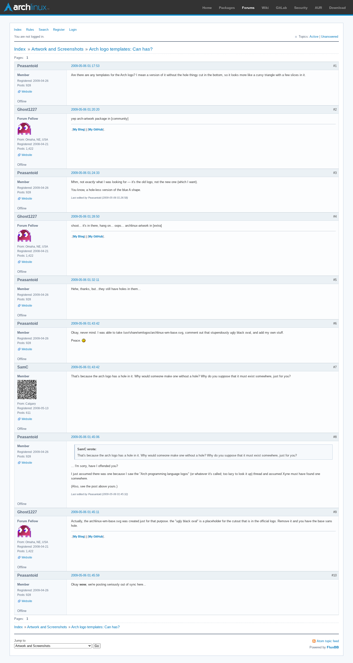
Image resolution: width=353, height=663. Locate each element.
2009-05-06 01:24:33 (85, 173)
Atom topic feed (328, 641)
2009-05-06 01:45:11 (85, 512)
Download (337, 8)
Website (27, 91)
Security (301, 8)
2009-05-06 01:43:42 (85, 323)
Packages (227, 8)
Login (73, 29)
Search (44, 29)
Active (314, 36)
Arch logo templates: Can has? (121, 49)
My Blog (78, 129)
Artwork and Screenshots (57, 49)
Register (59, 29)
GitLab (281, 8)
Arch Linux (26, 7)
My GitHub (96, 129)
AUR (318, 8)
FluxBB (333, 647)
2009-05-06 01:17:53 (85, 66)
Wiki (265, 8)
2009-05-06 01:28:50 (85, 216)
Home (207, 8)
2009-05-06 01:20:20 (85, 109)
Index (18, 29)
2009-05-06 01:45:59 (85, 575)
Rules (30, 29)
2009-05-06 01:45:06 (85, 437)
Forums (248, 8)
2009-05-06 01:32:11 (85, 280)
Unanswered (329, 36)
